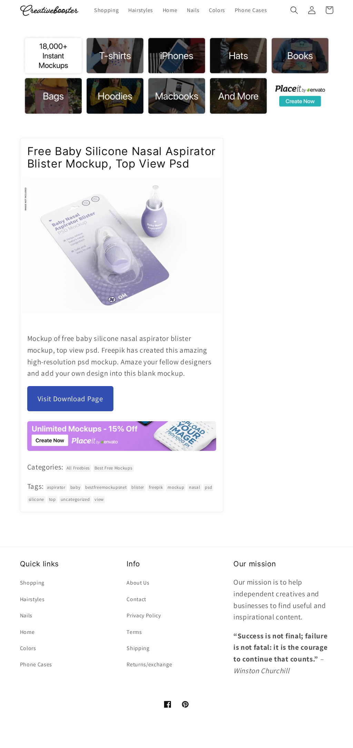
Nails (26, 615)
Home (27, 632)
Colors (28, 648)
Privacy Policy (144, 615)
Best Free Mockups (113, 468)
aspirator (56, 487)
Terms (134, 632)
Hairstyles (32, 599)
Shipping (138, 648)
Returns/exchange (149, 664)
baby (75, 487)
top (52, 499)
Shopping (32, 582)
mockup (176, 487)
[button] (294, 10)
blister (137, 487)
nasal (194, 487)
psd (208, 487)
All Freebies (78, 468)
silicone (36, 499)
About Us (138, 582)
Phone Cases (36, 664)
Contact (136, 599)
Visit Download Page (70, 398)
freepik (156, 487)
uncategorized (75, 499)
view (99, 499)
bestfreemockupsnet (106, 487)
